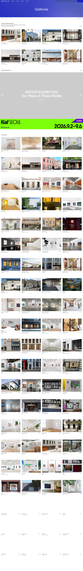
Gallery (6, 18)
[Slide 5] (47, 117)
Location (11, 18)
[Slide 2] (16, 117)
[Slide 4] (36, 117)
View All (81, 26)
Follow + (19, 63)
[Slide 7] (67, 117)
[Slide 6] (57, 117)
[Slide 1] (6, 117)
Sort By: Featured (79, 18)
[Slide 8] (77, 117)
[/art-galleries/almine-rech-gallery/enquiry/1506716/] (5, 1)
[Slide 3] (26, 117)
